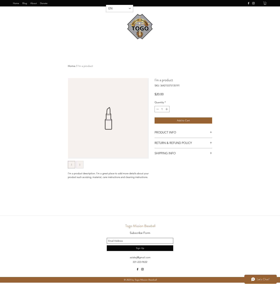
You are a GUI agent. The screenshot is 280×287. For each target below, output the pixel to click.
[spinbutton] (162, 109)
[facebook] (248, 3)
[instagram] (253, 3)
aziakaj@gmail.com (140, 257)
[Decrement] (157, 109)
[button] (265, 3)
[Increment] (167, 109)
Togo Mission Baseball (140, 225)
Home (71, 66)
